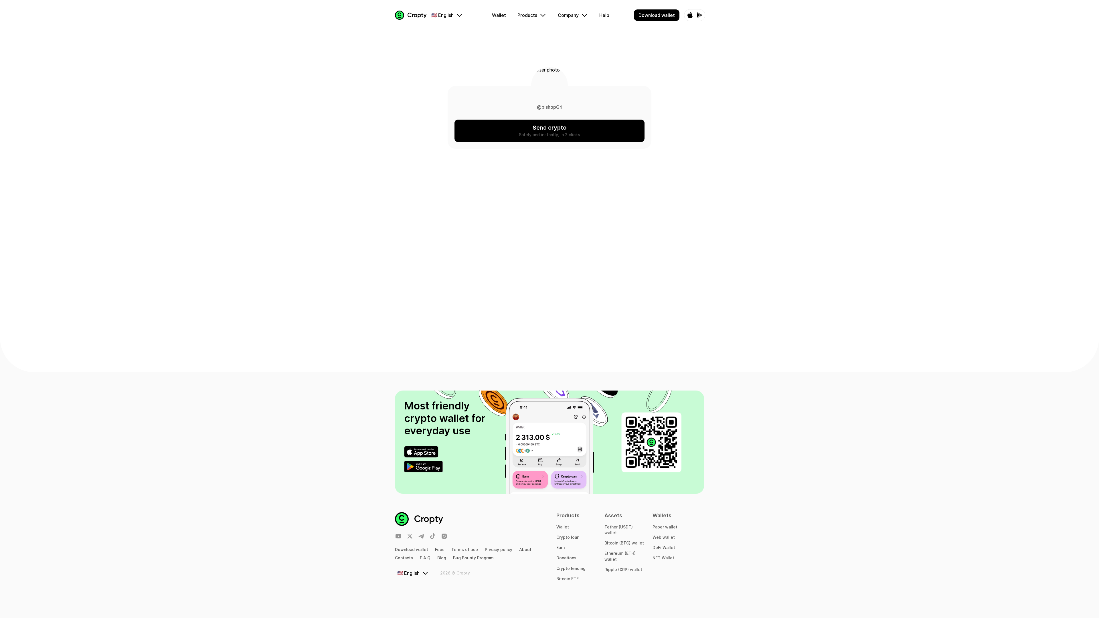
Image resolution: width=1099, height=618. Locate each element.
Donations (566, 557)
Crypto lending (571, 568)
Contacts (404, 557)
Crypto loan (567, 537)
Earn (560, 547)
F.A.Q (425, 557)
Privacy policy (498, 549)
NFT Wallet (663, 557)
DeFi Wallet (664, 547)
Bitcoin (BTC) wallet (624, 542)
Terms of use (464, 549)
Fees (439, 549)
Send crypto (549, 127)
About (525, 549)
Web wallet (664, 537)
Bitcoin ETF (567, 578)
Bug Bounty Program (473, 557)
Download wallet (411, 549)
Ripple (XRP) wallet (623, 569)
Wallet (562, 526)
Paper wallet (665, 526)
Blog (441, 557)
